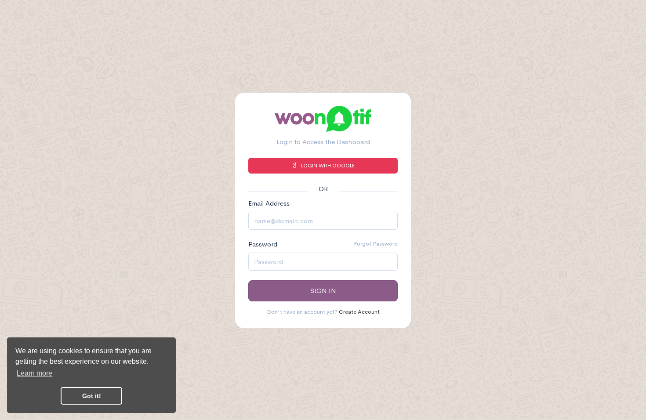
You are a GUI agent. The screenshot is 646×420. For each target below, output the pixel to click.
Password (262, 244)
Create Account (359, 311)
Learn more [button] (34, 373)
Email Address (269, 203)
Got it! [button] (91, 395)
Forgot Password (376, 243)
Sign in (323, 290)
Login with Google (328, 165)
